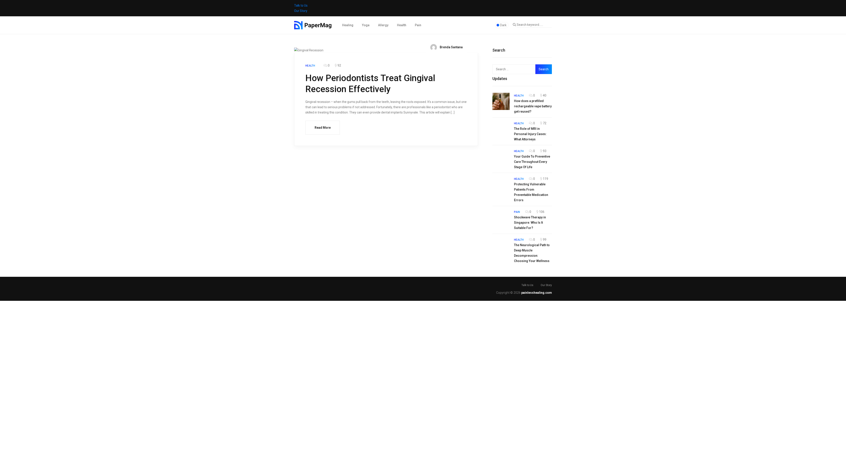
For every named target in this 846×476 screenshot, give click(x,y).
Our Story (300, 11)
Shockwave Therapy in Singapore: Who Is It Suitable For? (530, 223)
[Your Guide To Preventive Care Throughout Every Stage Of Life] (501, 156)
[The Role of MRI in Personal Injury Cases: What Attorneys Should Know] (501, 129)
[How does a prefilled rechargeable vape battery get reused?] (501, 101)
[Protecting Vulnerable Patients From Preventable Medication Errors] (501, 184)
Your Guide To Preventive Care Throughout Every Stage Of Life (532, 162)
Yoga (365, 25)
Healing (347, 25)
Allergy (383, 25)
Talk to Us (301, 5)
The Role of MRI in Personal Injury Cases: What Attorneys (530, 134)
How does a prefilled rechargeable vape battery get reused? (533, 106)
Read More (323, 127)
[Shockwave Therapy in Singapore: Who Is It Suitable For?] (501, 217)
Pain (418, 25)
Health (401, 25)
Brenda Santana (451, 47)
